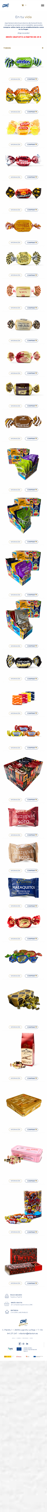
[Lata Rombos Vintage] (23, 1001)
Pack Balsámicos (23, 538)
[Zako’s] (23, 662)
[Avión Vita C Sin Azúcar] (23, 95)
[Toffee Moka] (23, 389)
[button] (31, 80)
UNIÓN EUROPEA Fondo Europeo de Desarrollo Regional (30, 1349)
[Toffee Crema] (23, 356)
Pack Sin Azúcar (23, 486)
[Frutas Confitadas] (23, 957)
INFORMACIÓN (15, 79)
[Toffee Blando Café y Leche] (23, 225)
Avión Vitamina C (23, 141)
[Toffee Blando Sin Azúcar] (23, 421)
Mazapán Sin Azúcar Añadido (23, 867)
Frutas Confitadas (23, 972)
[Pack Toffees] (23, 620)
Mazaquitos (23, 902)
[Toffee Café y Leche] (23, 323)
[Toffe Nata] (23, 291)
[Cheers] (23, 1257)
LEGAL (13, 1338)
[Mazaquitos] (23, 887)
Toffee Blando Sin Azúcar (23, 435)
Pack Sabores (24, 591)
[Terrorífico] (23, 193)
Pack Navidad (23, 796)
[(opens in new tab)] (10, 1349)
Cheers (23, 1280)
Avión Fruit (23, 174)
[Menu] (42, 5)
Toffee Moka (23, 402)
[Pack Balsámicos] (23, 515)
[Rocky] (23, 730)
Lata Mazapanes (23, 1126)
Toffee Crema (23, 370)
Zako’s (23, 675)
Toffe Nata (23, 304)
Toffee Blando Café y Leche (23, 239)
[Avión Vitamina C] (23, 127)
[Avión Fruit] (23, 160)
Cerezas (23, 935)
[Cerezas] (23, 922)
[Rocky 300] (23, 695)
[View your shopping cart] (23, 5)
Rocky (23, 744)
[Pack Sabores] (23, 568)
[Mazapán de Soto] (23, 817)
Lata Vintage (23, 1177)
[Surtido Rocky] (23, 1206)
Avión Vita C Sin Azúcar (23, 108)
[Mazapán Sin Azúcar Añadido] (23, 852)
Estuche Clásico (23, 1075)
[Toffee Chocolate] (23, 258)
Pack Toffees (23, 642)
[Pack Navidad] (23, 773)
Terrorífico (23, 206)
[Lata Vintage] (23, 1155)
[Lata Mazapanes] (23, 1103)
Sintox (23, 76)
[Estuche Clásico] (23, 1052)
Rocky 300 (23, 710)
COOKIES (19, 1338)
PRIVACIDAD (25, 1338)
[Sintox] (23, 62)
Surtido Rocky (23, 1228)
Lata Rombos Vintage (23, 1024)
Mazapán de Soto (23, 831)
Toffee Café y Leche (24, 337)
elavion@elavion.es (28, 1333)
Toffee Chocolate (23, 272)
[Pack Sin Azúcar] (23, 463)
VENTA (31, 1338)
